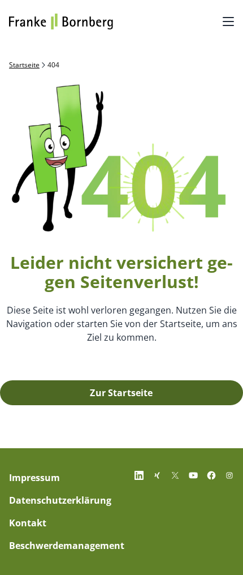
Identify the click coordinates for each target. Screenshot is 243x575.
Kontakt (27, 523)
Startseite (24, 65)
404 (53, 65)
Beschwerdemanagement (66, 545)
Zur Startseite (121, 393)
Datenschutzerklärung (60, 500)
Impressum (34, 477)
